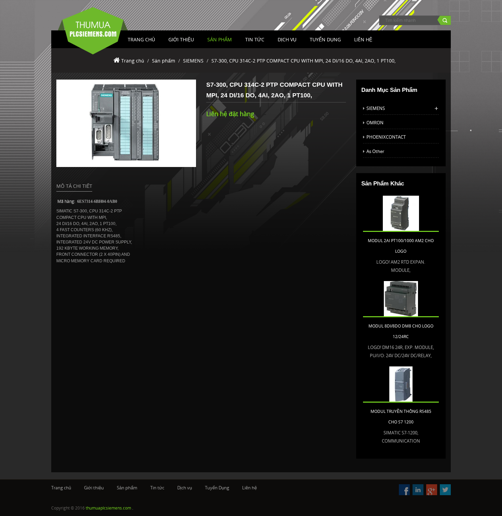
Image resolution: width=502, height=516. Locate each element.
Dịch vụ (287, 39)
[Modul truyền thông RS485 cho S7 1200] (401, 383)
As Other (375, 151)
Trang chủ (132, 60)
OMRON (375, 123)
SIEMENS (193, 60)
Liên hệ (249, 488)
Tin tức (254, 39)
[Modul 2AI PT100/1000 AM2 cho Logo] (401, 213)
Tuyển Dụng (325, 39)
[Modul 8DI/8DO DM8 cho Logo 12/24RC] (401, 298)
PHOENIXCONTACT (386, 137)
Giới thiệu (181, 39)
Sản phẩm (219, 39)
